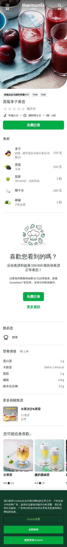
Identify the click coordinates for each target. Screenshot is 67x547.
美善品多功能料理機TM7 (16, 94)
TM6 (35, 94)
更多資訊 (33, 307)
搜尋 (59, 9)
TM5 (43, 94)
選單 (7, 9)
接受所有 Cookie (33, 540)
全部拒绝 (34, 529)
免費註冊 (33, 125)
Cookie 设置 (33, 519)
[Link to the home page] (33, 6)
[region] (33, 518)
